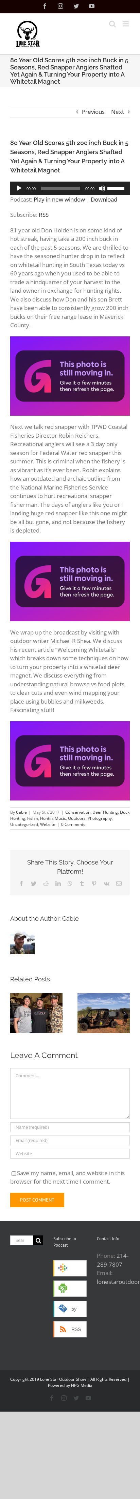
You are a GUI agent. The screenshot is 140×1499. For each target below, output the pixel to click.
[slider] (116, 188)
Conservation (77, 812)
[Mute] (102, 188)
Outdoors (77, 818)
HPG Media (81, 1385)
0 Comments (73, 824)
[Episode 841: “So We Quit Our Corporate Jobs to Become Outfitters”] (36, 1013)
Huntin (46, 818)
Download (104, 199)
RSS (44, 214)
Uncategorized (24, 824)
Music (60, 818)
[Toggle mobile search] (112, 23)
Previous (93, 112)
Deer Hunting (105, 812)
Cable (21, 812)
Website (47, 824)
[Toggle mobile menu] (126, 23)
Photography (100, 818)
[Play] (19, 188)
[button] (15, 1013)
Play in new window (59, 199)
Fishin (32, 818)
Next (117, 112)
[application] (70, 188)
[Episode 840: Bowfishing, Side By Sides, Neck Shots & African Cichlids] (103, 1013)
